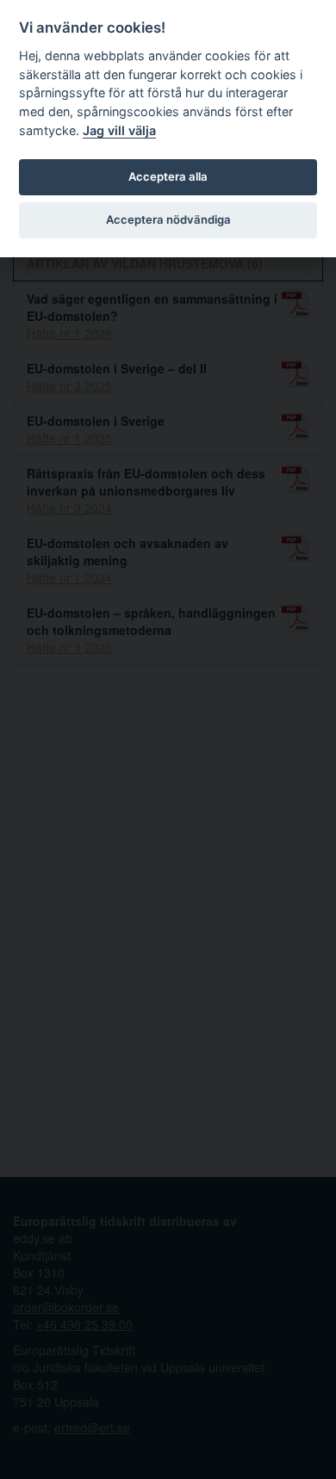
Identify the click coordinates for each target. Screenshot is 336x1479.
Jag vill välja (119, 130)
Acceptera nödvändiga (168, 219)
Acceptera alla (168, 176)
